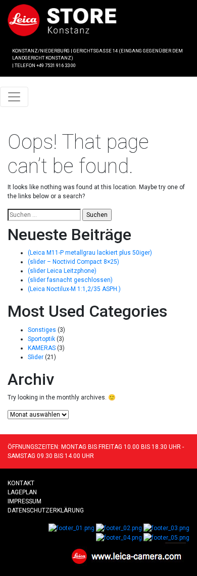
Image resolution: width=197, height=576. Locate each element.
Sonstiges (42, 329)
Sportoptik (41, 338)
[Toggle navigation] (14, 97)
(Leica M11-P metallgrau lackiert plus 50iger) (90, 252)
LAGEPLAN (22, 492)
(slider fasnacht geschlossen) (70, 279)
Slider (35, 357)
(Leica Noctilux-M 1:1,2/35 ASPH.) (74, 289)
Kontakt (21, 483)
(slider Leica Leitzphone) (62, 270)
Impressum (24, 501)
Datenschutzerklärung (46, 510)
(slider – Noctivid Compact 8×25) (73, 261)
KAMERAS (42, 348)
